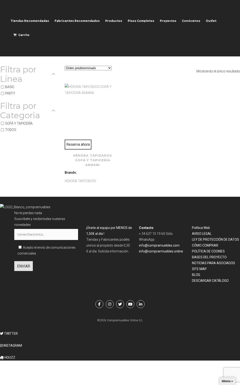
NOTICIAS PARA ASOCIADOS (213, 263)
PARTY (10, 93)
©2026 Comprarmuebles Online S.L (120, 320)
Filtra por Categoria (20, 110)
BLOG (196, 275)
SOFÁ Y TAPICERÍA (19, 123)
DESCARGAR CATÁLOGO (210, 281)
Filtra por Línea (18, 74)
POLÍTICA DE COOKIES (208, 251)
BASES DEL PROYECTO (209, 257)
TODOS (10, 130)
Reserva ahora (78, 144)
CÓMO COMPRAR (205, 245)
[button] (9, 333)
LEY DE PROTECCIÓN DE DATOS (215, 239)
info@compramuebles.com (159, 245)
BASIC (9, 87)
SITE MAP (199, 269)
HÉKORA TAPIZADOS (80, 181)
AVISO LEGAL (202, 234)
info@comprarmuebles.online (161, 251)
